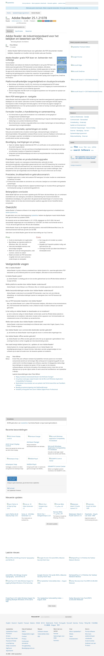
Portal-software (90, 631)
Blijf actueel (10, 488)
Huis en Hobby (90, 128)
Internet (72, 130)
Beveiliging (80, 130)
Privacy (24, 639)
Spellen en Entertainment (78, 125)
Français (26, 623)
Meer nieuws (52, 606)
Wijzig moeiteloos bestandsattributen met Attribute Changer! (34, 377)
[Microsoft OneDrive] (78, 71)
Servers (86, 130)
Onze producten (26, 3)
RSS (39, 636)
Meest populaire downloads (39, 3)
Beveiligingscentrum (28, 648)
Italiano (32, 623)
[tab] (10, 31)
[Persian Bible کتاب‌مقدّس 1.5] (60, 505)
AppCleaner (9, 651)
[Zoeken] (96, 3)
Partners (56, 640)
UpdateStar (34, 215)
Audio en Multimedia (76, 117)
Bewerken (29, 31)
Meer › (72, 108)
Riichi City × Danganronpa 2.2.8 (43, 515)
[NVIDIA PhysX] (33, 459)
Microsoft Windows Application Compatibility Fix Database (56, 447)
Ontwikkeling (74, 122)
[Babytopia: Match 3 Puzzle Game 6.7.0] (75, 506)
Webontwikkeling (75, 136)
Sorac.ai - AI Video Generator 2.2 (28, 515)
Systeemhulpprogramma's (78, 133)
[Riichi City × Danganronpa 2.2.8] (44, 506)
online (94, 147)
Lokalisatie (88, 638)
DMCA (24, 631)
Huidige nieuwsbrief (76, 165)
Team (71, 636)
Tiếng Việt (87, 623)
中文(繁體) (47, 625)
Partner (56, 633)
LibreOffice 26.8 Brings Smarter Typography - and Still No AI (16, 576)
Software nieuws (43, 631)
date (71, 147)
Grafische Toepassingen (77, 128)
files (76, 146)
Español (20, 623)
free (85, 147)
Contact (24, 636)
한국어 (43, 623)
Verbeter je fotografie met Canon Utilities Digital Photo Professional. (37, 389)
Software (85, 150)
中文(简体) (95, 623)
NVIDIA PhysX (31, 464)
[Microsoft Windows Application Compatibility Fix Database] (57, 438)
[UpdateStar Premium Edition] (81, 47)
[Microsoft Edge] (76, 65)
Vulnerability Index (43, 634)
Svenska (75, 623)
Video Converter (11, 646)
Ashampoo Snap (11, 464)
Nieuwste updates (52, 3)
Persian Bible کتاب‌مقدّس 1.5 (58, 512)
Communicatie (74, 119)
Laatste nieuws (62, 3)
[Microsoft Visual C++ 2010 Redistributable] (85, 79)
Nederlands (49, 623)
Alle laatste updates (52, 524)
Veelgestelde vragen (28, 634)
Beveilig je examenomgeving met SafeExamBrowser (32, 387)
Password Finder (11, 641)
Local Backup (10, 643)
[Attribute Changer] (34, 436)
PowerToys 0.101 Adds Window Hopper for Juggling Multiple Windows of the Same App (20, 599)
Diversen (85, 136)
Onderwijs (83, 122)
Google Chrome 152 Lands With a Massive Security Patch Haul (51, 576)
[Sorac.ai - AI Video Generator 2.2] (28, 506)
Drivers (8, 636)
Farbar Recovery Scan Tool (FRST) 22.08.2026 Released (80, 599)
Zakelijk (86, 117)
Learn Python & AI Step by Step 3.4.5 (12, 515)
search (77, 150)
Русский (69, 623)
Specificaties (19, 31)
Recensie (9, 31)
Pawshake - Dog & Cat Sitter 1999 (91, 515)
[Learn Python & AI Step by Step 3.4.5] (12, 506)
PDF (71, 150)
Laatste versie (12, 478)
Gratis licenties (89, 641)
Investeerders (73, 639)
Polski (56, 623)
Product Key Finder (12, 638)
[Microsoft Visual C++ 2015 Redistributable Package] (87, 91)
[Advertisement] (36, 404)
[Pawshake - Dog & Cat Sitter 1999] (91, 506)
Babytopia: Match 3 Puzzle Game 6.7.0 (75, 515)
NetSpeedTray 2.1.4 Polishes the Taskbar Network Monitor (83, 576)
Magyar (53, 625)
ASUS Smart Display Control (12, 445)
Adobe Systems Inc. (17, 21)
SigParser (9, 648)
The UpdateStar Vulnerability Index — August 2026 (50, 599)
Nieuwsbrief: (35, 617)
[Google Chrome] (77, 57)
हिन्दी (58, 625)
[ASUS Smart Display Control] (15, 437)
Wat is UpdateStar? (75, 631)
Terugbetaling (26, 646)
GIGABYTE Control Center (56, 466)
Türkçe (81, 623)
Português (62, 623)
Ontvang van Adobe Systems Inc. (16, 27)
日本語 (38, 623)
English (8, 623)
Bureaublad (84, 119)
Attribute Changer (33, 442)
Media (71, 634)
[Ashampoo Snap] (12, 459)
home (89, 147)
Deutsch (14, 623)
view (92, 150)
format (81, 147)
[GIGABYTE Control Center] (57, 460)
